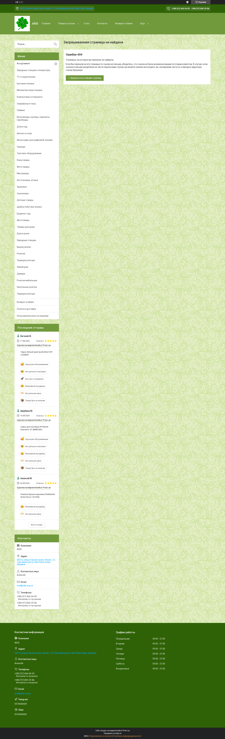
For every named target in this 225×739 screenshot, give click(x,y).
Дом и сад (22, 126)
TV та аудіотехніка (26, 77)
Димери (21, 273)
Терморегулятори (26, 260)
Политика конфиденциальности (127, 736)
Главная (46, 23)
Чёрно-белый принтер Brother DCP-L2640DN (37, 353)
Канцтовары (23, 160)
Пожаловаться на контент (100, 736)
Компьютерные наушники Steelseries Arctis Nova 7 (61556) (38, 495)
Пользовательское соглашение (33, 316)
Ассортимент (23, 63)
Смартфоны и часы (26, 103)
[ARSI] (22, 23)
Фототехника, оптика (27, 180)
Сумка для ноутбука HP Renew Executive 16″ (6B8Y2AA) (34, 428)
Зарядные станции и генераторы (33, 70)
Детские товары (25, 200)
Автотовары (23, 167)
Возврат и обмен (124, 23)
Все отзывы (37, 525)
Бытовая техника (25, 83)
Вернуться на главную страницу (86, 78)
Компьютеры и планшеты (30, 97)
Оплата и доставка (26, 309)
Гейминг (21, 110)
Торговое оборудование (29, 153)
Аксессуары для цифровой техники (34, 140)
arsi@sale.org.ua (25, 585)
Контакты (102, 23)
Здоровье (22, 187)
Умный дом (22, 267)
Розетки (21, 253)
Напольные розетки (27, 287)
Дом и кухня (23, 233)
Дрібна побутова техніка (29, 207)
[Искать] (55, 44)
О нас (87, 23)
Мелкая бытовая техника (29, 90)
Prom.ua (126, 730)
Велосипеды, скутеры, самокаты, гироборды (33, 118)
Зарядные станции (26, 240)
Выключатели (24, 247)
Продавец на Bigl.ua (112, 733)
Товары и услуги (66, 23)
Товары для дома (26, 227)
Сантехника (23, 193)
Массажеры (23, 173)
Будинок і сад (23, 213)
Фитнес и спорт (24, 133)
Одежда (21, 147)
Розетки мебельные (27, 280)
